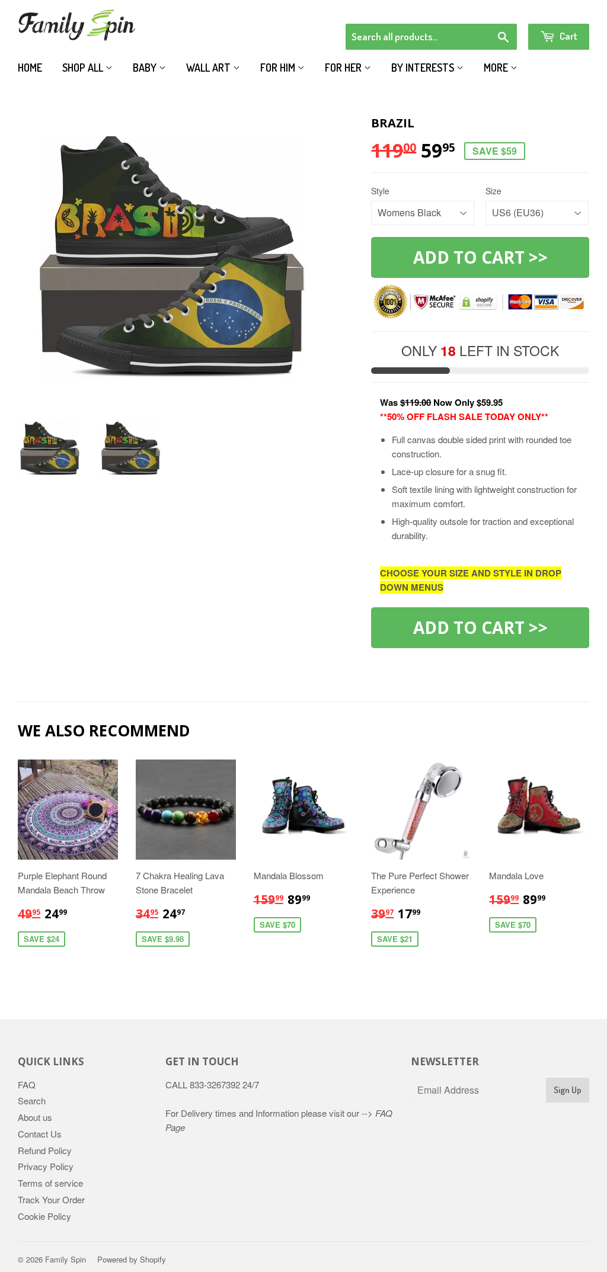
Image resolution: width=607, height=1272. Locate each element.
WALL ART (209, 67)
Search (32, 1100)
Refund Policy (45, 1150)
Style (380, 191)
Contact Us (40, 1133)
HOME (30, 67)
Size (493, 191)
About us (35, 1117)
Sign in (491, 8)
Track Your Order (51, 1199)
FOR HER (344, 67)
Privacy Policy (46, 1166)
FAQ (27, 1084)
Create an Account (555, 8)
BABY (146, 67)
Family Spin (65, 1259)
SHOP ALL (84, 67)
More (497, 67)
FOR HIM (279, 67)
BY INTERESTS (423, 67)
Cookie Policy (44, 1216)
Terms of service (50, 1183)
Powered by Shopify (131, 1259)
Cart (567, 36)
